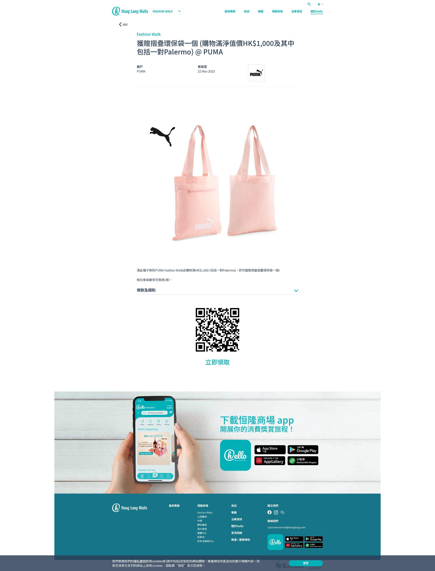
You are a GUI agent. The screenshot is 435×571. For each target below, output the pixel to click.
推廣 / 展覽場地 (240, 539)
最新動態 (230, 11)
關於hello (317, 11)
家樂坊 (200, 537)
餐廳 (260, 11)
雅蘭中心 (202, 533)
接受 (306, 563)
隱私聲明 (140, 561)
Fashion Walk (204, 512)
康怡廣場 (202, 524)
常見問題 (236, 533)
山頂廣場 (202, 516)
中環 (199, 520)
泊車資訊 (296, 11)
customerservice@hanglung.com (286, 527)
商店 (246, 11)
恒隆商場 (277, 11)
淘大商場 (202, 529)
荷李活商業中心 (205, 541)
